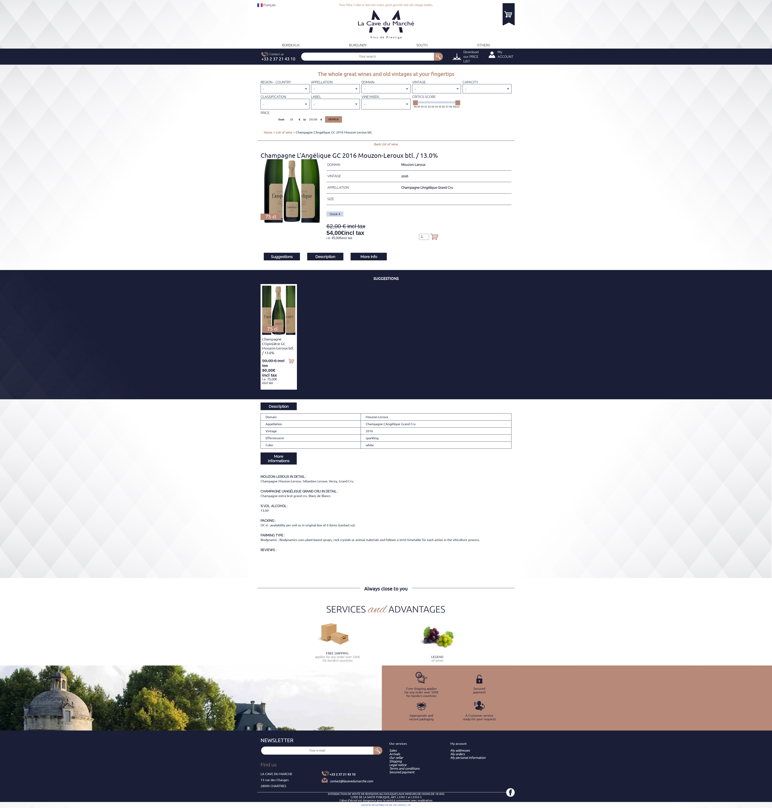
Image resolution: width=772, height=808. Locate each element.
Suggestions (282, 256)
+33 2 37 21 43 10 (342, 774)
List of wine (284, 132)
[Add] (434, 236)
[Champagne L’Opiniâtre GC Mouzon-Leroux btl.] (278, 333)
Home (268, 132)
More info (368, 256)
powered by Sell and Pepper (373, 805)
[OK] (438, 57)
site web (388, 805)
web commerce (399, 805)
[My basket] (509, 14)
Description (325, 256)
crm (409, 805)
